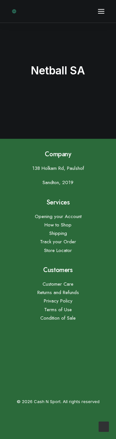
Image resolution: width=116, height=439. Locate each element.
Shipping (58, 233)
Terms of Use (58, 309)
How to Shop (58, 224)
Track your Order (58, 241)
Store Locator (58, 250)
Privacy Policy (58, 300)
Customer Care (58, 284)
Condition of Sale (58, 318)
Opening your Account (58, 216)
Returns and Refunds (58, 292)
